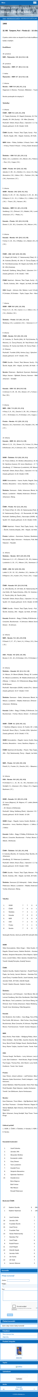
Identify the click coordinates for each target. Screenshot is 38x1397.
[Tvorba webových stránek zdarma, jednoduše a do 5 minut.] (24, 1394)
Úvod (4, 18)
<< (4, 1389)
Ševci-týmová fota (8, 1334)
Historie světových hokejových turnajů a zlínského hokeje (18, 10)
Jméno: (4, 1280)
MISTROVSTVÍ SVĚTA (13, 18)
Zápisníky (6, 1337)
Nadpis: (4, 1284)
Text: (3, 1289)
